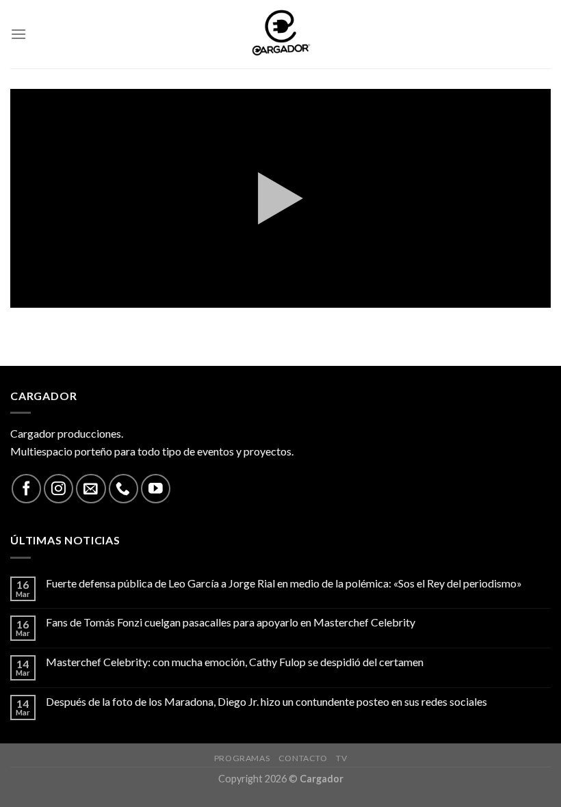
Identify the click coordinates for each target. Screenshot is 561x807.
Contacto (303, 758)
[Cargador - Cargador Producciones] (280, 34)
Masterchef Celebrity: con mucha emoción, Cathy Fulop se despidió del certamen (234, 661)
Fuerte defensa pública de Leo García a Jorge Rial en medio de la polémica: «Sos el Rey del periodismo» (284, 583)
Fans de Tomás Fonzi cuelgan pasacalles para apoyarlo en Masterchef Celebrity (230, 622)
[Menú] (18, 34)
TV (341, 758)
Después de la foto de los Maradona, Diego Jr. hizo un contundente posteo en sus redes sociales (266, 701)
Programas (242, 758)
